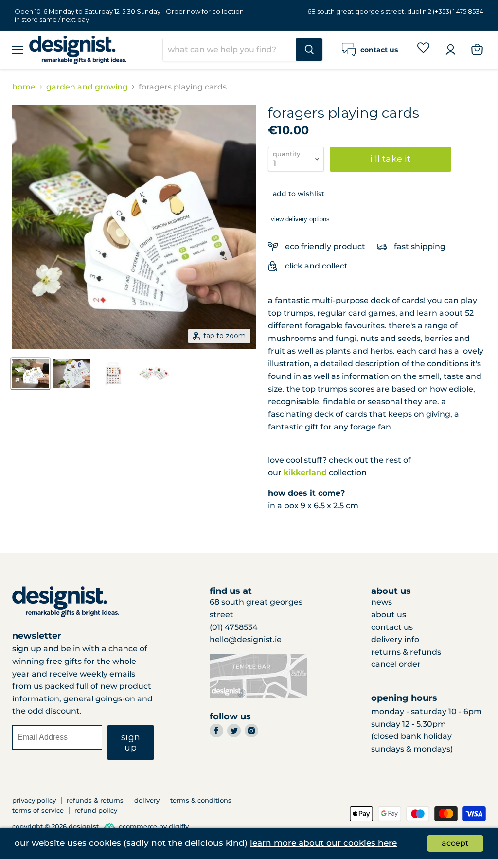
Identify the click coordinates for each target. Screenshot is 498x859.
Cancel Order (396, 664)
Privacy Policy (34, 800)
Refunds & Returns (95, 800)
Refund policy (95, 810)
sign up (130, 742)
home (24, 87)
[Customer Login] (450, 49)
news (381, 602)
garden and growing (87, 87)
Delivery (147, 800)
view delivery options (300, 219)
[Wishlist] (423, 49)
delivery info (395, 639)
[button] (296, 193)
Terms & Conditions (200, 800)
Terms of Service (38, 810)
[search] (229, 49)
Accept (455, 843)
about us (388, 614)
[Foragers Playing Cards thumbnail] (30, 373)
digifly (179, 827)
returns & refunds (406, 652)
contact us (392, 627)
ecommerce (138, 827)
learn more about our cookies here (323, 843)
